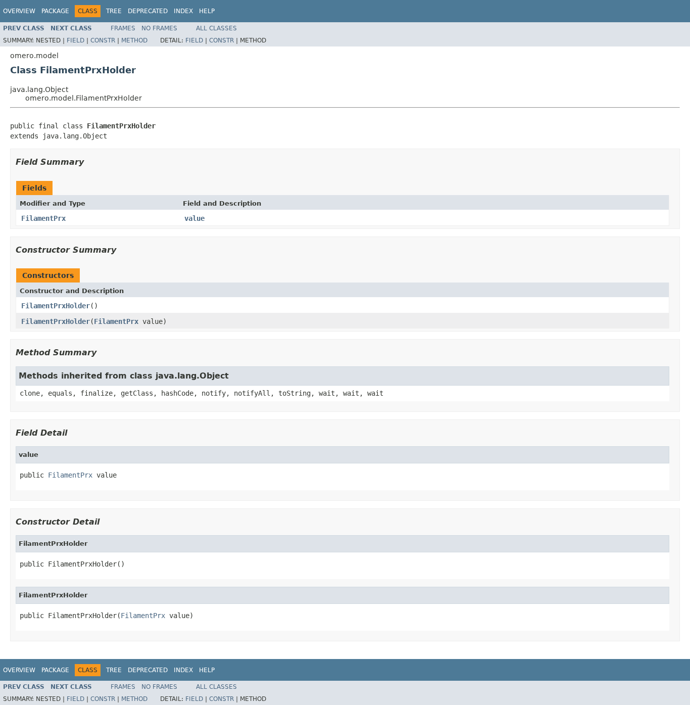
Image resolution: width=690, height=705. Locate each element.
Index (183, 11)
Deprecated (148, 11)
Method (134, 40)
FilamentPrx (43, 218)
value (194, 218)
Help (207, 11)
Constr (102, 40)
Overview (19, 11)
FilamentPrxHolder (55, 306)
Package (55, 11)
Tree (114, 11)
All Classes (216, 28)
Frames (123, 28)
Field (75, 40)
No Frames (159, 28)
